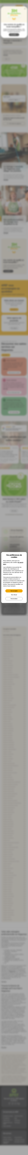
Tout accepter (14, 591)
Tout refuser (14, 595)
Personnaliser (14, 598)
